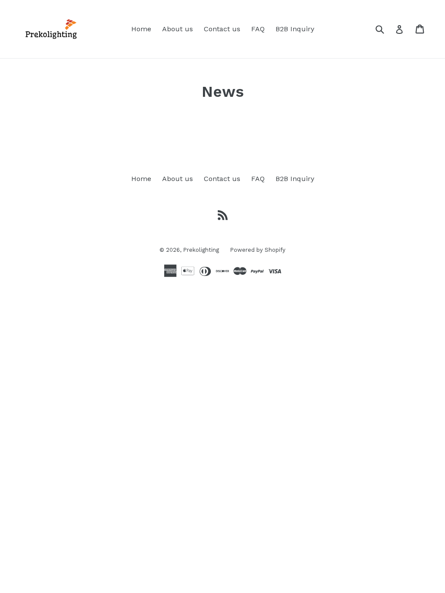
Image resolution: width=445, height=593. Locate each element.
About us (177, 29)
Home (141, 29)
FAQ (258, 29)
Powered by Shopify (258, 250)
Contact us (222, 29)
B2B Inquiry (295, 29)
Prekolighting (201, 250)
